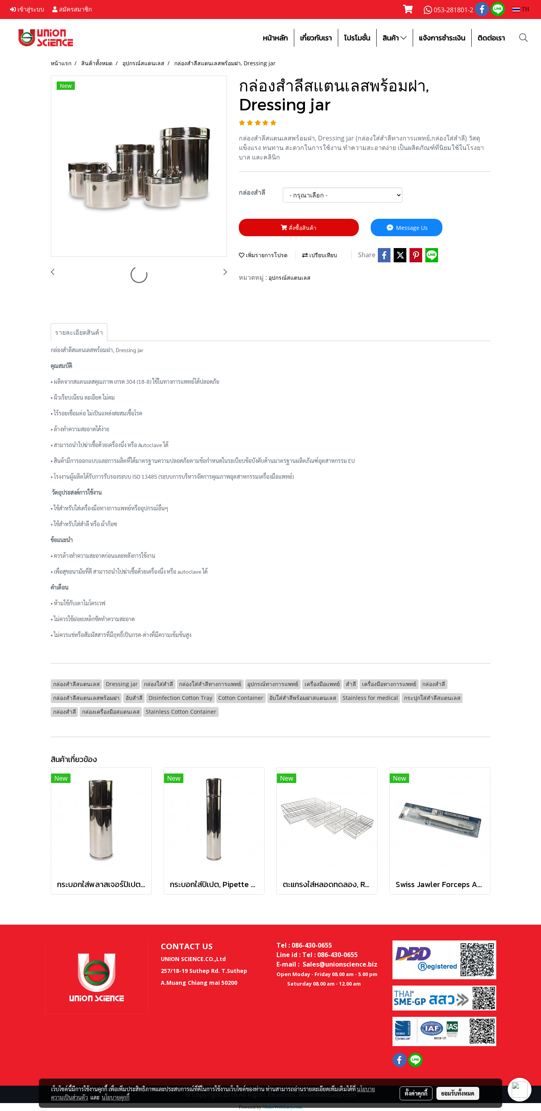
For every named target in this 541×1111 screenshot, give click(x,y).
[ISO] (444, 1031)
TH (524, 9)
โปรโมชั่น (357, 37)
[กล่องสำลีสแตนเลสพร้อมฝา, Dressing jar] (139, 166)
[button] (523, 37)
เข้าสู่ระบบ (30, 9)
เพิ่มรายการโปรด (266, 255)
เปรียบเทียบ (322, 255)
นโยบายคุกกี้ (116, 1097)
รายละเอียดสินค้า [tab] (79, 332)
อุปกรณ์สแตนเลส (290, 277)
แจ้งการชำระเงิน (442, 37)
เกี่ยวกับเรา (316, 37)
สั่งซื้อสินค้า (301, 227)
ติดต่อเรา (491, 37)
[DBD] (444, 959)
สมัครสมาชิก (74, 9)
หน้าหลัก (275, 37)
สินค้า (391, 37)
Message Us (411, 227)
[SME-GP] (444, 997)
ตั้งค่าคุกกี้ (416, 1093)
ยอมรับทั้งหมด (457, 1093)
